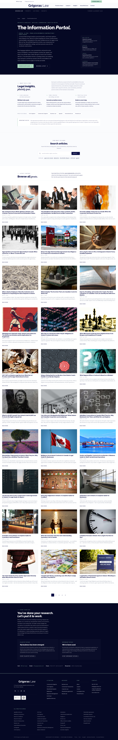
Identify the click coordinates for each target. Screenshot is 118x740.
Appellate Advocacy (51, 698)
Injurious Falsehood (41, 729)
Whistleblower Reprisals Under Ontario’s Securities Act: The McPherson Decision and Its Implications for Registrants (19, 335)
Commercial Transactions (67, 686)
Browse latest (42, 66)
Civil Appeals (16, 727)
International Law (69, 113)
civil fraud (72, 158)
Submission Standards (91, 737)
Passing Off (62, 723)
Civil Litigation (32, 113)
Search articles (25, 66)
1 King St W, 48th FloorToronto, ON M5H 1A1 (96, 689)
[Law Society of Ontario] (17, 698)
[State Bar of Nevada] (23, 698)
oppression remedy (48, 158)
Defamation (49, 691)
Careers (78, 689)
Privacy (76, 737)
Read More (5, 222)
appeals (77, 158)
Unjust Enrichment (87, 721)
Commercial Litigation (43, 113)
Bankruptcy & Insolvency (19, 714)
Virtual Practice (80, 693)
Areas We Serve (84, 5)
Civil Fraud (49, 696)
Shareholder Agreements (67, 691)
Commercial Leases (41, 716)
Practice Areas (59, 5)
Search (75, 153)
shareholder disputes (65, 158)
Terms (79, 737)
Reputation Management (52, 693)
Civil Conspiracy (17, 729)
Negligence (62, 716)
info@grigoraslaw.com (38, 665)
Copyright (84, 737)
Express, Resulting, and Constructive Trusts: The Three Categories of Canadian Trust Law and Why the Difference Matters (97, 293)
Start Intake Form (95, 692)
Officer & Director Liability (65, 721)
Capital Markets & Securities (20, 725)
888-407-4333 (24, 665)
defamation (56, 158)
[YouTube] (24, 691)
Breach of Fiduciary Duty (19, 721)
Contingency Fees (81, 691)
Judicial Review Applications (66, 714)
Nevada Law (78, 113)
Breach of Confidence (18, 716)
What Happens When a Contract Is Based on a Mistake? (96, 375)
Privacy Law (62, 725)
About (78, 684)
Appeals (60, 113)
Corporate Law (65, 689)
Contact (92, 5)
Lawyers (68, 5)
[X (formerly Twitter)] (18, 691)
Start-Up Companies (88, 718)
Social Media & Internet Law (89, 716)
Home (18, 18)
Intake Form (96, 1)
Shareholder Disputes (51, 689)
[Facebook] (15, 691)
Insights (75, 5)
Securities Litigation (64, 729)
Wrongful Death (87, 723)
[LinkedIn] (21, 691)
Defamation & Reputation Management (45, 727)
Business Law (53, 113)
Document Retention (100, 737)
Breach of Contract (18, 718)
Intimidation (62, 712)
